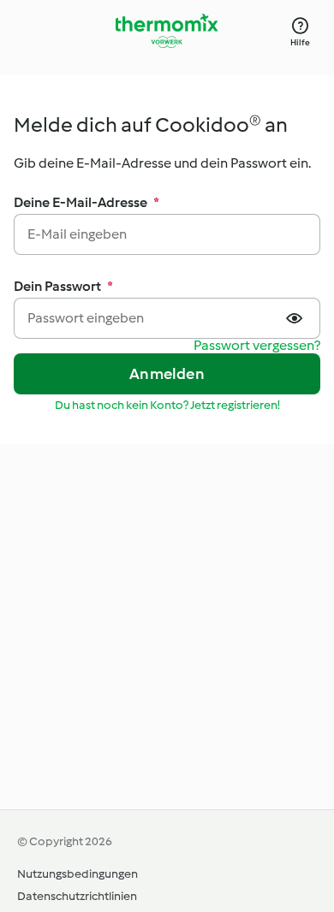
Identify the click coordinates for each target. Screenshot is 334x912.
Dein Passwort (63, 286)
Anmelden (167, 373)
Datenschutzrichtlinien (77, 896)
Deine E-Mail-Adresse (86, 202)
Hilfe (300, 42)
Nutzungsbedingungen (77, 874)
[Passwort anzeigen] (296, 318)
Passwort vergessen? (257, 346)
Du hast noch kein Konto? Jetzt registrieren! (167, 405)
